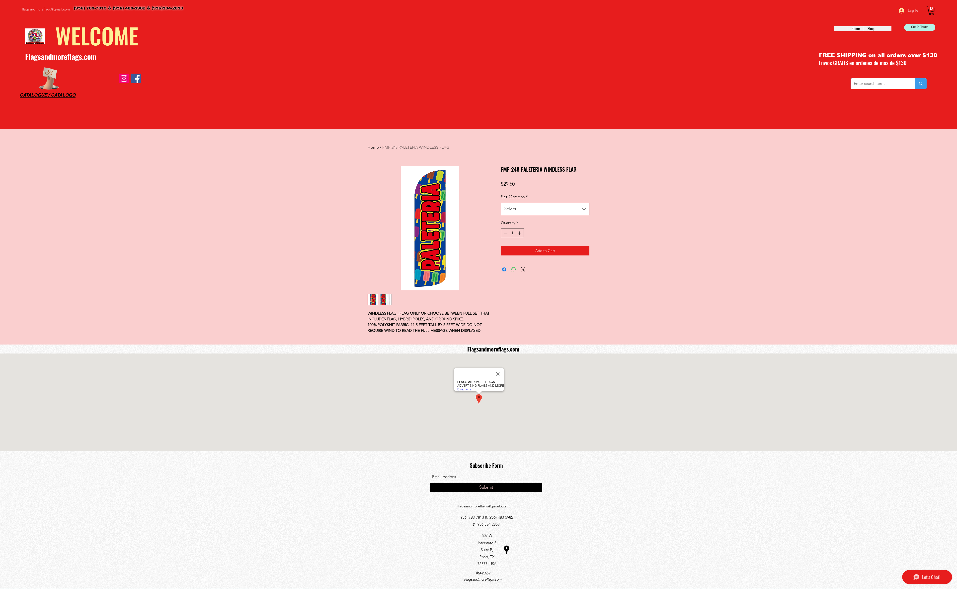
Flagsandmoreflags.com (60, 56)
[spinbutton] (512, 233)
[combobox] (545, 209)
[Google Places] (506, 550)
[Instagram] (124, 78)
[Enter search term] (920, 83)
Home (373, 147)
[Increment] (520, 233)
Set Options (514, 197)
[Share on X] (523, 269)
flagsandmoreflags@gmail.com (46, 9)
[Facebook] (136, 78)
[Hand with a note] (48, 78)
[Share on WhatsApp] (514, 269)
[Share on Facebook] (504, 269)
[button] (932, 10)
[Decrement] (505, 233)
